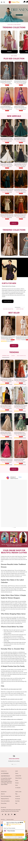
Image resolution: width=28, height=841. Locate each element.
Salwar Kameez (18, 778)
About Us (3, 794)
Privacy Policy (3, 803)
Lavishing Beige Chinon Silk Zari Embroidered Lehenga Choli (20, 406)
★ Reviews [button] (26, 421)
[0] (23, 2)
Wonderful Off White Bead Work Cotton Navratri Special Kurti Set (7, 215)
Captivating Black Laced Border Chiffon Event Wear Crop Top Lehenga (20, 164)
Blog (16, 794)
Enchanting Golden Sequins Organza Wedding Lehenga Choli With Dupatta (8, 337)
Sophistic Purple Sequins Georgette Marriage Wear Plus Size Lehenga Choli (20, 107)
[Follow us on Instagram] (8, 814)
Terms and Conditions (5, 801)
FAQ (16, 803)
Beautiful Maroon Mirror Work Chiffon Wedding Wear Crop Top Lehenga (6, 139)
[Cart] (26, 2)
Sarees (13, 355)
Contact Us (17, 796)
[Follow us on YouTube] (14, 814)
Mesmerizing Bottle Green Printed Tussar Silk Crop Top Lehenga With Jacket (20, 433)
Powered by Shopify (10, 819)
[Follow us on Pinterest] (11, 814)
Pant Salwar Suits (21, 355)
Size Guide (17, 801)
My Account (17, 798)
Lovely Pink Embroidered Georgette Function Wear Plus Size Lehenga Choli (6, 107)
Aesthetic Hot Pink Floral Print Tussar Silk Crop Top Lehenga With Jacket (6, 460)
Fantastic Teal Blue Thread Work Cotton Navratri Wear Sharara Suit (6, 190)
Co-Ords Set (17, 787)
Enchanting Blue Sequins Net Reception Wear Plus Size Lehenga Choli (6, 81)
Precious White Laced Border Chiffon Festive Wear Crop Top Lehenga (6, 164)
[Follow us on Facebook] (2, 814)
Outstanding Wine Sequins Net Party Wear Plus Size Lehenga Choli (20, 81)
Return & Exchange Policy (6, 796)
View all (14, 223)
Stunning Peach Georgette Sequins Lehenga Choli (19, 460)
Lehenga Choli (5, 355)
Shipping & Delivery (5, 798)
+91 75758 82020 (4, 773)
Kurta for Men (7, 301)
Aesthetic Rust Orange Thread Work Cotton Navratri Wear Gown (20, 215)
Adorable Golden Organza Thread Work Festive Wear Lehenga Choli (5, 433)
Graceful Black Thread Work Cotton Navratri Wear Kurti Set (20, 190)
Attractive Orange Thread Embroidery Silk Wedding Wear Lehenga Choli (20, 379)
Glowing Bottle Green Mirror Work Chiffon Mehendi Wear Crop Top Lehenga (20, 139)
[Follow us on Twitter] (5, 814)
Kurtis (16, 785)
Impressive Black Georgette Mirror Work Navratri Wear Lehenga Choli (5, 406)
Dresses (17, 783)
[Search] (4, 2)
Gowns (16, 780)
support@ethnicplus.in (5, 775)
